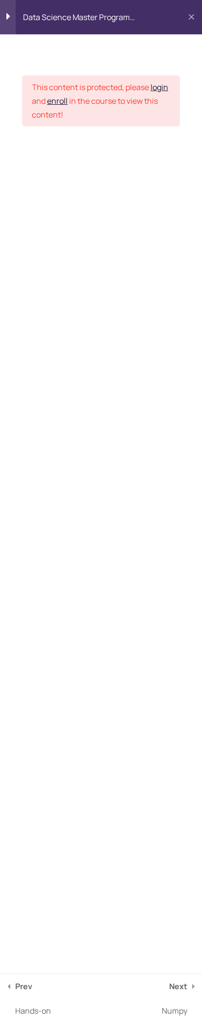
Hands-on (33, 998)
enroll (57, 100)
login (159, 87)
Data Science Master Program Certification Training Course (76, 19)
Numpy (174, 998)
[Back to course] (191, 17)
